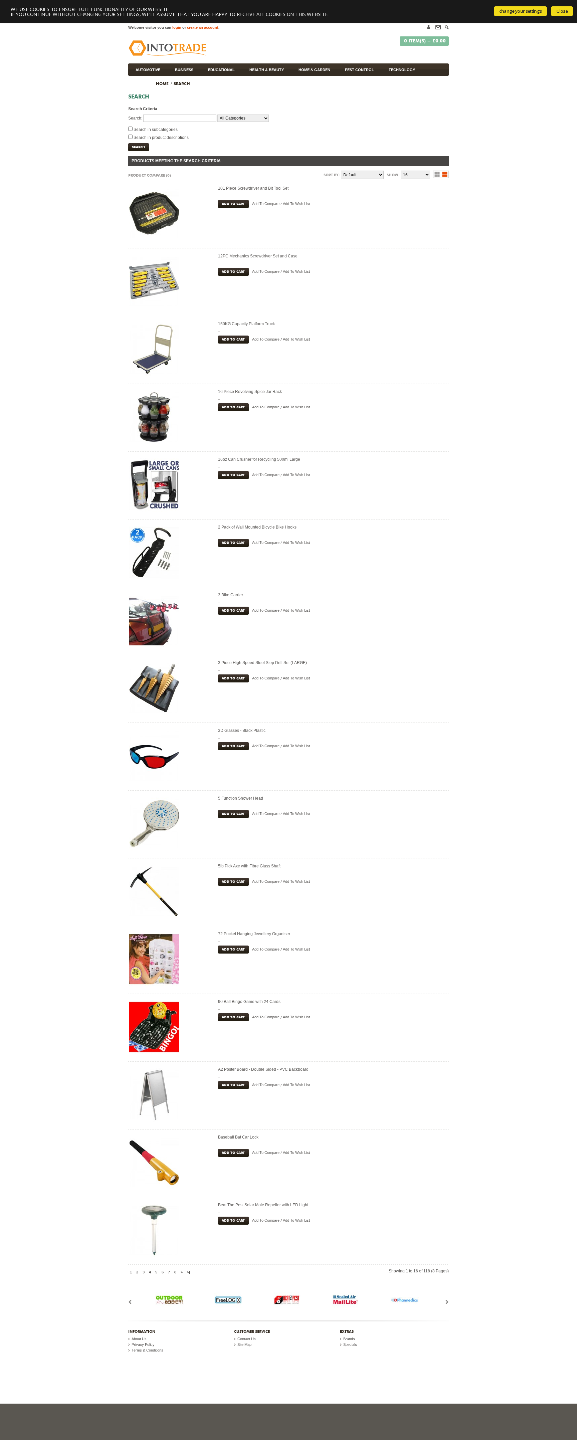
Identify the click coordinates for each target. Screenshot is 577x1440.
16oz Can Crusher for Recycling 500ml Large (259, 459)
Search (182, 83)
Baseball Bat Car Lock (238, 1137)
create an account (202, 27)
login (176, 27)
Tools (142, 82)
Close (562, 11)
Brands (349, 1339)
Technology (402, 70)
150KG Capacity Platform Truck (246, 324)
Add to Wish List (296, 204)
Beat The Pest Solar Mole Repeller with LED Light (263, 1205)
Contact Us (246, 1339)
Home (162, 83)
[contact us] (436, 29)
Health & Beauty (266, 70)
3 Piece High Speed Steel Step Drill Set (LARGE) (262, 662)
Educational (221, 70)
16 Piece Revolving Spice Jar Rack (250, 391)
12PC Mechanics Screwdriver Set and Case (258, 256)
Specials (350, 1345)
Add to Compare (265, 204)
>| (188, 1272)
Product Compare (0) (149, 175)
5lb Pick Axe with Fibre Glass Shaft (249, 866)
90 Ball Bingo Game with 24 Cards (249, 1001)
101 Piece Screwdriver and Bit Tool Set (253, 188)
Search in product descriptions (161, 137)
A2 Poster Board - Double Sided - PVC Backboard (263, 1069)
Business (184, 70)
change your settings (520, 11)
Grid (437, 174)
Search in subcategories (156, 129)
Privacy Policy (143, 1345)
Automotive (148, 70)
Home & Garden (314, 70)
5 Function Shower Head (240, 798)
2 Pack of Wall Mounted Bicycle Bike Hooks (257, 527)
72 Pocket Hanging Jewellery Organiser (254, 934)
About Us (139, 1339)
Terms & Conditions (147, 1350)
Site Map (244, 1345)
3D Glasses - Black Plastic (241, 730)
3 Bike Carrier (230, 595)
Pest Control (359, 70)
